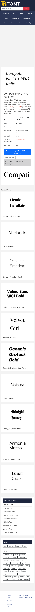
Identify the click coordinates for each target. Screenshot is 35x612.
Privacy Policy (9, 596)
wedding (26, 579)
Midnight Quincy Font (12, 428)
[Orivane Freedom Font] (17, 263)
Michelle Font (8, 246)
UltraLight (13, 579)
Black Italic (11, 546)
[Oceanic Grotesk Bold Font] (17, 354)
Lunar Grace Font (10, 489)
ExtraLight (6, 560)
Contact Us (9, 606)
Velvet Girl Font (9, 337)
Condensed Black (8, 552)
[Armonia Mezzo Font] (17, 445)
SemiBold (20, 574)
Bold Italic (6, 549)
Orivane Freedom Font (12, 277)
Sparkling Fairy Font (10, 525)
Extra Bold (13, 557)
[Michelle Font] (17, 233)
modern (21, 565)
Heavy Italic (7, 563)
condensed (26, 549)
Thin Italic (6, 579)
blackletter (18, 546)
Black (5, 546)
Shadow (15, 576)
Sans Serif (6, 13)
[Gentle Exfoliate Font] (17, 203)
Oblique (12, 571)
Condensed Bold (19, 552)
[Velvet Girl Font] (17, 324)
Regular (24, 571)
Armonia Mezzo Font (11, 459)
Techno (13, 23)
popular (29, 13)
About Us (10, 601)
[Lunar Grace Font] (17, 476)
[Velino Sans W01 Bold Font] (17, 294)
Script (6, 18)
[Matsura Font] (17, 385)
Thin (28, 576)
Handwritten (26, 18)
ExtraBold (6, 557)
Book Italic (18, 549)
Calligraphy (15, 18)
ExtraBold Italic (22, 557)
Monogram (6, 568)
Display (21, 13)
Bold (25, 546)
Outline (18, 571)
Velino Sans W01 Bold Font (14, 307)
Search (26, 8)
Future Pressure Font (10, 515)
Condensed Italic (8, 554)
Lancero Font (7, 529)
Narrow (6, 571)
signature (22, 576)
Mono (27, 565)
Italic (13, 563)
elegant (16, 554)
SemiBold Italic (7, 576)
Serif (14, 13)
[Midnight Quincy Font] (17, 415)
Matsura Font (8, 398)
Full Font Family (9, 157)
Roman (14, 574)
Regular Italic (7, 574)
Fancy (5, 23)
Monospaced (22, 568)
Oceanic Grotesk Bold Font (14, 368)
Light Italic (23, 563)
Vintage (20, 579)
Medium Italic (13, 565)
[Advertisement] (17, 45)
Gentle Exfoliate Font (11, 216)
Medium (6, 565)
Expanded (22, 554)
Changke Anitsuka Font (11, 532)
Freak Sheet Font (9, 512)
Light (18, 563)
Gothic (21, 23)
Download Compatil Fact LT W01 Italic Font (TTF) (17, 152)
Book (12, 549)
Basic (11, 107)
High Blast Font (8, 508)
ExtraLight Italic (15, 560)
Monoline (14, 568)
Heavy (22, 560)
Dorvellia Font (8, 505)
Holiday (28, 23)
